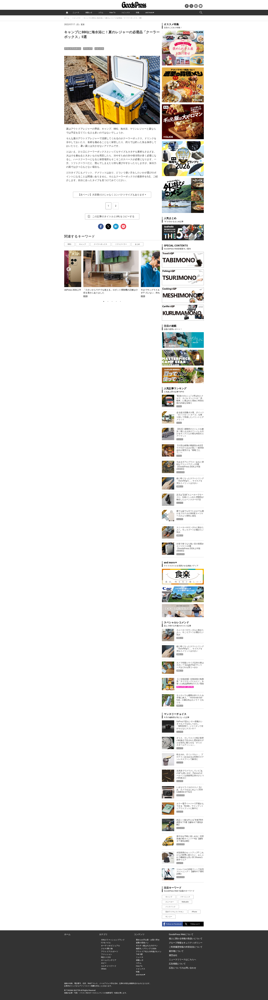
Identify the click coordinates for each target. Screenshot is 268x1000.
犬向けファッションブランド (113, 940)
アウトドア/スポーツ (73, 48)
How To (112, 13)
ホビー (104, 963)
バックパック (170, 907)
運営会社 (173, 955)
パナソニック (185, 897)
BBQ (69, 244)
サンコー (168, 917)
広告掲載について (177, 963)
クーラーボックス (100, 244)
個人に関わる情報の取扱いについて (185, 938)
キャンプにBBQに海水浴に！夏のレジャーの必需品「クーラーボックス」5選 (112, 18)
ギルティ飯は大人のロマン (147, 946)
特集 (137, 13)
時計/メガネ (106, 957)
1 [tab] (103, 301)
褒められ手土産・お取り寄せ (148, 940)
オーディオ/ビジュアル (110, 946)
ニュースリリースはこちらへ (182, 959)
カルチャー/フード (108, 966)
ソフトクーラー (121, 244)
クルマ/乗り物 (107, 949)
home (67, 12)
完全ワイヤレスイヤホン (174, 912)
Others (103, 969)
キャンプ (82, 244)
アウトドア (88, 48)
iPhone (194, 912)
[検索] (201, 12)
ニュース (76, 13)
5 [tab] (120, 301)
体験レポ (88, 13)
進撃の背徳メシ (142, 943)
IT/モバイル (106, 943)
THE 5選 (139, 954)
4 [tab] (116, 301)
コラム (100, 13)
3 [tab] (112, 301)
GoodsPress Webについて (181, 934)
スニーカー (169, 902)
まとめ (137, 244)
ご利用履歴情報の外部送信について (185, 947)
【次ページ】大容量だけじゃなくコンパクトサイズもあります (112, 194)
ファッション (106, 954)
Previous (67, 268)
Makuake (185, 902)
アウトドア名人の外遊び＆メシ (148, 951)
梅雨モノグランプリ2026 (146, 949)
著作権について (176, 951)
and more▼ (149, 13)
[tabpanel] (112, 273)
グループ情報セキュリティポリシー (185, 942)
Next (154, 268)
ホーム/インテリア (108, 960)
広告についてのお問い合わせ (182, 968)
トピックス (125, 13)
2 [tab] (108, 301)
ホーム (66, 18)
